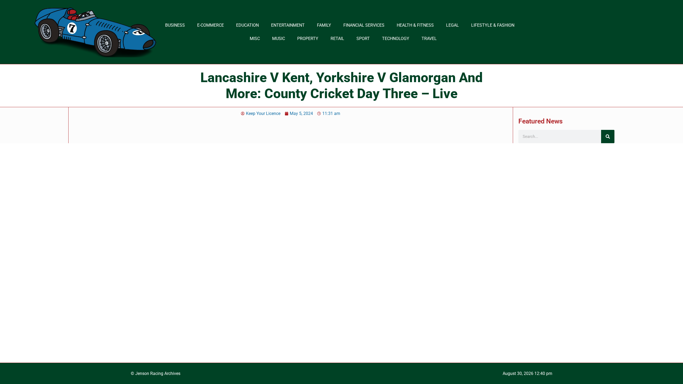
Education (247, 25)
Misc (255, 38)
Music (278, 38)
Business (175, 25)
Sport (363, 38)
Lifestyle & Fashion (492, 25)
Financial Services (363, 25)
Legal (452, 25)
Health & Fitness (415, 25)
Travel (429, 38)
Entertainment (288, 25)
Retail (337, 38)
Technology (395, 38)
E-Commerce (210, 25)
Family (324, 25)
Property (307, 38)
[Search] (607, 136)
